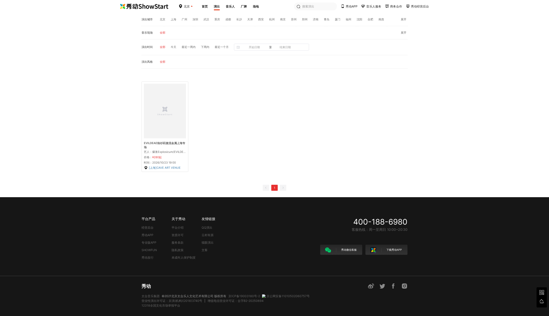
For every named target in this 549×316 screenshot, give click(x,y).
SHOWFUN (149, 250)
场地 (256, 6)
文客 (205, 250)
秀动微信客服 (349, 249)
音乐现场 (147, 32)
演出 (217, 6)
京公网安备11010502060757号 (288, 296)
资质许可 (178, 235)
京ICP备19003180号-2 (244, 296)
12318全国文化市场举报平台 (161, 305)
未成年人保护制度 (184, 257)
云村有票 (208, 235)
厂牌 (244, 6)
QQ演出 (207, 227)
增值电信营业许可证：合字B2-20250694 (236, 301)
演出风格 (147, 61)
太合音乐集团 (151, 296)
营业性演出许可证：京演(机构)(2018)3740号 (172, 301)
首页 (205, 6)
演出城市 (147, 19)
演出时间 (147, 47)
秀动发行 (148, 257)
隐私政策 (178, 250)
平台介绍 (178, 227)
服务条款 (178, 242)
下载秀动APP (394, 249)
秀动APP (147, 235)
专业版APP (149, 242)
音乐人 (230, 6)
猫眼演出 (208, 242)
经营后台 (148, 227)
